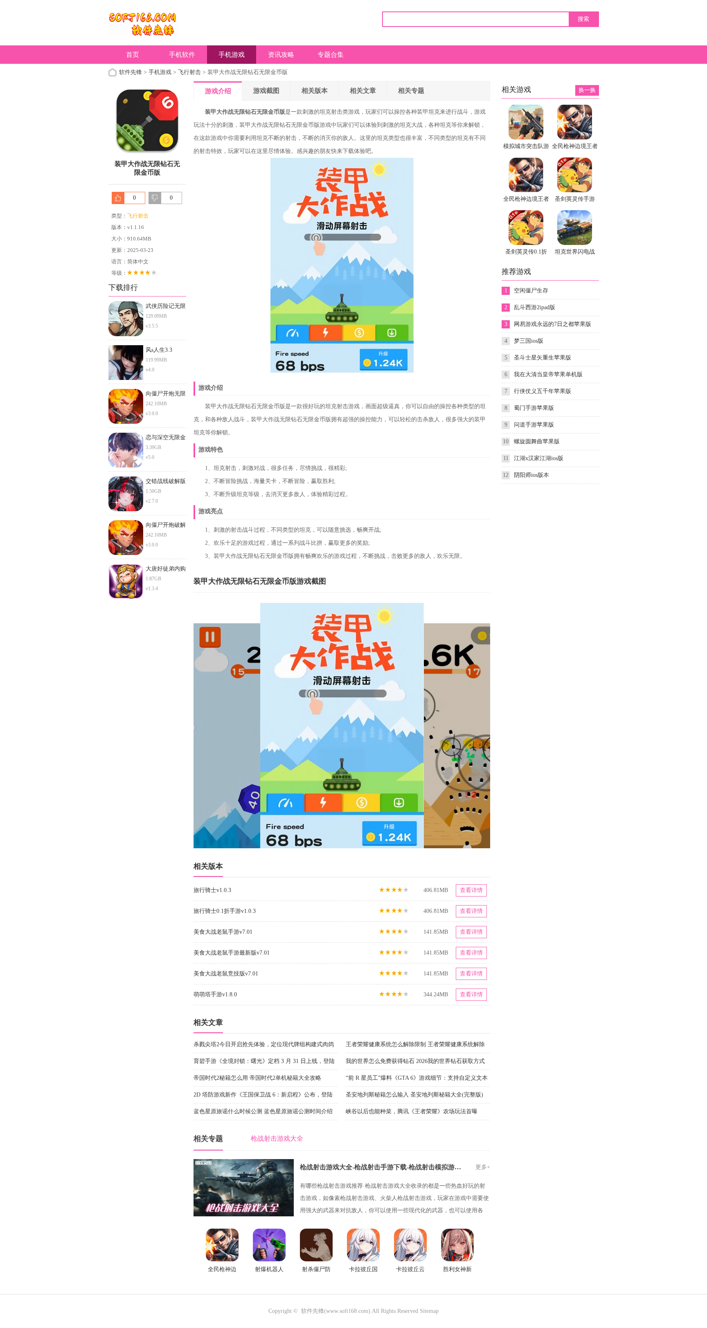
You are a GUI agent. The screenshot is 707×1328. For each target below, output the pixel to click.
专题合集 (330, 54)
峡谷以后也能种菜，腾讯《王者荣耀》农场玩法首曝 (411, 1111)
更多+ (482, 1167)
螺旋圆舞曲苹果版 (537, 441)
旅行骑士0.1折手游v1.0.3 (225, 911)
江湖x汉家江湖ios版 (538, 458)
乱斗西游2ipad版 (534, 307)
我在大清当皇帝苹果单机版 (548, 374)
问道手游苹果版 (534, 425)
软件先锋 (130, 72)
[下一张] (416, 725)
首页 (132, 54)
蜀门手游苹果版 (534, 408)
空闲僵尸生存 (531, 291)
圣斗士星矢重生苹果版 (542, 358)
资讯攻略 (281, 54)
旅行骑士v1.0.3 (212, 890)
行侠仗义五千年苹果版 (542, 391)
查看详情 (471, 890)
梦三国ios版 (528, 341)
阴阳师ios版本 (531, 475)
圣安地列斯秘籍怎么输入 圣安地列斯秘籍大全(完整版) (414, 1095)
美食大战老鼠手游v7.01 (223, 932)
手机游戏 (231, 54)
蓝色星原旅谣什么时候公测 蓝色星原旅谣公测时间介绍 (263, 1111)
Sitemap (429, 1311)
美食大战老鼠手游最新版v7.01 (232, 953)
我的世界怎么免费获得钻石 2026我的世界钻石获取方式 (415, 1061)
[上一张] (268, 725)
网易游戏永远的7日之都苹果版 (552, 324)
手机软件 (182, 54)
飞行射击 (189, 72)
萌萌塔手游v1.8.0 (215, 994)
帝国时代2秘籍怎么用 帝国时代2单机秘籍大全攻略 (257, 1078)
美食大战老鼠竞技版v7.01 (226, 974)
